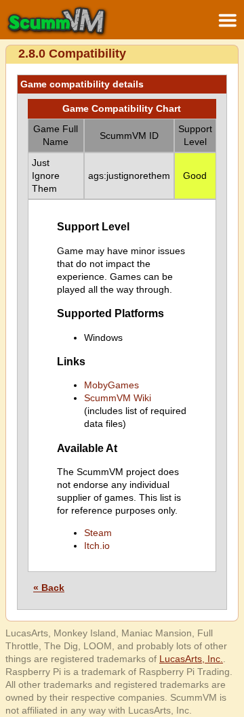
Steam (98, 532)
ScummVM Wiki (117, 397)
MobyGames (111, 385)
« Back (48, 587)
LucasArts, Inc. (191, 658)
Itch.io (97, 545)
